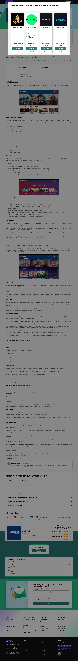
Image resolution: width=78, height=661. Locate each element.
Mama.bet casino (17, 27)
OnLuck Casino (46, 27)
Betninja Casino (32, 27)
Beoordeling (17, 51)
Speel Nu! (17, 48)
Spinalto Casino (60, 27)
